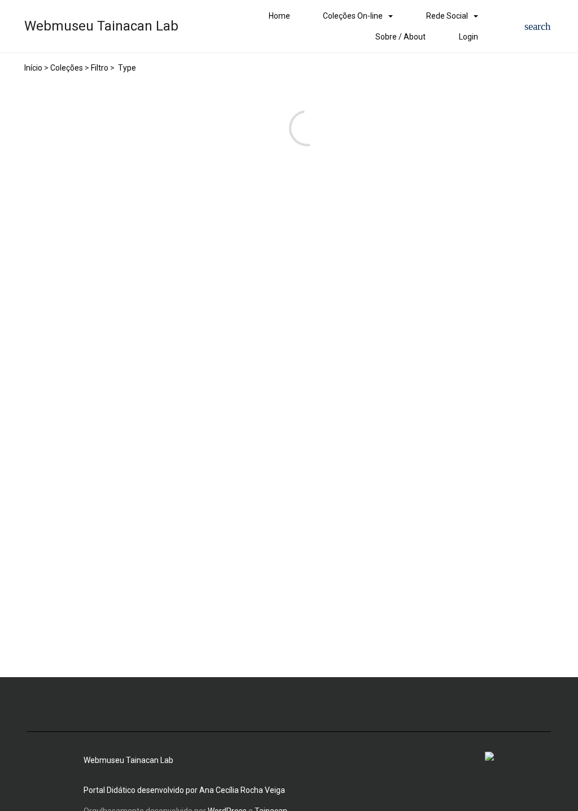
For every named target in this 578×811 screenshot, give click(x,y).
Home (279, 15)
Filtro (99, 67)
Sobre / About (400, 36)
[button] (538, 26)
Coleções (66, 67)
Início (33, 67)
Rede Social (447, 15)
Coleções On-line (353, 15)
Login (468, 36)
